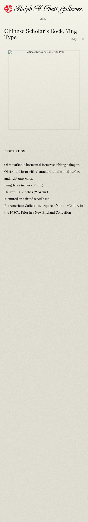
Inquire (77, 39)
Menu (44, 19)
